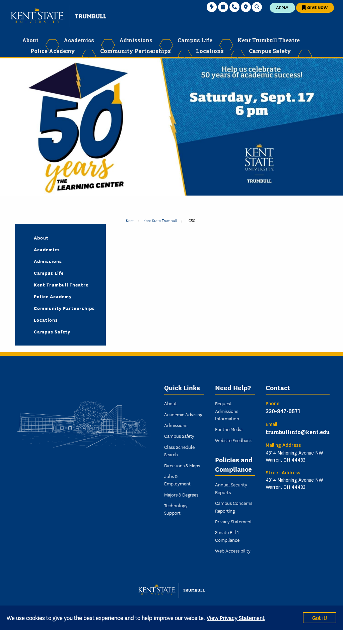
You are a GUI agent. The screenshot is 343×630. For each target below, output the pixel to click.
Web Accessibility (233, 550)
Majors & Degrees (181, 494)
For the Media (229, 429)
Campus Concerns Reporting (233, 506)
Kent (130, 220)
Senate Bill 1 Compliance (227, 535)
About (41, 237)
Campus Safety (52, 331)
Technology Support (176, 509)
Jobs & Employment (177, 479)
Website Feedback (233, 440)
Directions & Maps (182, 465)
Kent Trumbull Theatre (61, 284)
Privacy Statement (233, 521)
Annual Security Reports (231, 488)
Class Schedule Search (179, 450)
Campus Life (49, 273)
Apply (282, 7)
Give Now (317, 7)
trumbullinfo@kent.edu (298, 431)
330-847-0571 (283, 411)
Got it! (319, 617)
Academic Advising (183, 414)
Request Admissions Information (227, 411)
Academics (47, 249)
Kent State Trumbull (160, 220)
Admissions (48, 261)
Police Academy (53, 296)
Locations (46, 320)
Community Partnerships (64, 308)
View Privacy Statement (236, 617)
